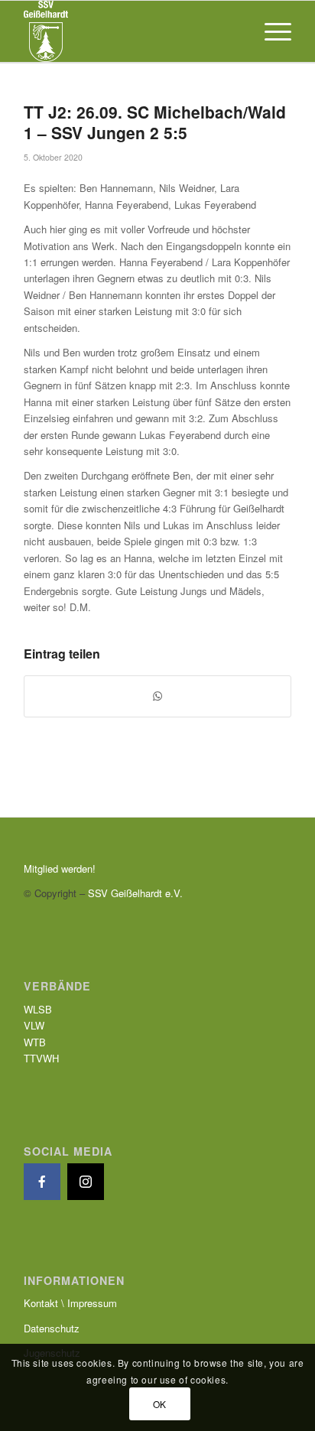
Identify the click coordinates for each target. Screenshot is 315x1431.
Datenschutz (52, 1328)
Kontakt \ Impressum (70, 1303)
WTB (35, 1042)
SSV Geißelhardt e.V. (135, 893)
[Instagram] (85, 1181)
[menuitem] (270, 31)
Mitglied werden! (60, 868)
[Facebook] (42, 1181)
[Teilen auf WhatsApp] (157, 696)
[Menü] (270, 31)
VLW (34, 1025)
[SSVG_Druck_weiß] (131, 31)
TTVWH (41, 1058)
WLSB (38, 1009)
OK (160, 1403)
